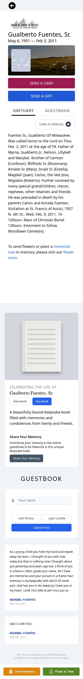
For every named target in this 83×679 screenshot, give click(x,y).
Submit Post (41, 527)
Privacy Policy (30, 658)
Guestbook (57, 110)
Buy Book (42, 401)
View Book (20, 401)
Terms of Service (52, 658)
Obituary (23, 110)
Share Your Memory (26, 458)
